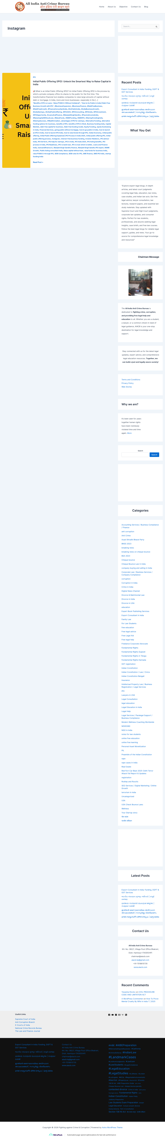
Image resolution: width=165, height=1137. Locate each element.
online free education (131, 738)
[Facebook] (109, 1015)
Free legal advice (129, 631)
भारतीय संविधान (127, 821)
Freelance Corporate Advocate (135, 644)
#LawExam (130, 1061)
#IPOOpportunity (39, 115)
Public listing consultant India (51, 150)
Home (101, 7)
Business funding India (96, 124)
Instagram (56, 139)
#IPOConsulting (78, 112)
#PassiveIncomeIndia (90, 115)
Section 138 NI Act (117, 1112)
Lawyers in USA (128, 695)
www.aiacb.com (140, 967)
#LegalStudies (118, 1073)
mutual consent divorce (131, 1106)
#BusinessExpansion (63, 106)
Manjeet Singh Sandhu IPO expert (91, 148)
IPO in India (69, 142)
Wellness (125, 808)
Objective (123, 7)
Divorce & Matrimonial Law (133, 595)
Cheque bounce (128, 560)
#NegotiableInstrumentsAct (135, 1077)
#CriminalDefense (115, 1053)
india (140, 1093)
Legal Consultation (130, 699)
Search (140, 451)
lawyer (141, 1103)
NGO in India (127, 730)
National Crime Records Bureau (28, 1028)
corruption (126, 579)
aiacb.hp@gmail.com (140, 960)
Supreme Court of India (25, 1019)
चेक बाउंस (125, 817)
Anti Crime (126, 535)
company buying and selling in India (137, 568)
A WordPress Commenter (132, 999)
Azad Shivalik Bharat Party (133, 539)
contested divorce (118, 1089)
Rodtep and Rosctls (130, 781)
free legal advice (113, 1093)
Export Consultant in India (133, 615)
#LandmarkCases (122, 1057)
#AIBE (112, 1045)
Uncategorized (128, 796)
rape (123, 758)
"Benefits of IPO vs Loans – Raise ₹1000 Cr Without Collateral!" (56, 103)
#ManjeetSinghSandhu (72, 115)
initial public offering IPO (95, 136)
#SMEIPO (81, 118)
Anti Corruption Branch (25, 1022)
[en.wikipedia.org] (123, 1015)
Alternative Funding (93, 121)
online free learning (130, 742)
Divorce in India (128, 599)
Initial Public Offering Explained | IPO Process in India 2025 (62, 136)
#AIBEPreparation (126, 1045)
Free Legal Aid (128, 635)
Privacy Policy (128, 383)
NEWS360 (126, 726)
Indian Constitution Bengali (133, 676)
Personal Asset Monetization (134, 746)
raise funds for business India (95, 150)
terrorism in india (129, 792)
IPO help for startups (56, 142)
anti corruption (128, 531)
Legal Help (126, 711)
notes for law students (131, 734)
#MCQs (121, 1077)
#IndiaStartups (38, 112)
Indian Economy (95, 133)
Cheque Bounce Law (116, 1086)
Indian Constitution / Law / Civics (136, 672)
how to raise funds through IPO (76, 133)
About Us (112, 7)
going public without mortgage (66, 130)
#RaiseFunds (60, 118)
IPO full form (42, 142)
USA (123, 800)
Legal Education (115, 1106)
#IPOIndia (88, 112)
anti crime (138, 1083)
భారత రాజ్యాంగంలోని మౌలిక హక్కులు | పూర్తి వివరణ (140, 116)
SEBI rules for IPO (75, 154)
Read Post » (38, 162)
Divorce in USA (128, 603)
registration (126, 777)
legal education (128, 703)
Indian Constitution (130, 668)
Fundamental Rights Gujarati (133, 652)
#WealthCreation (53, 121)
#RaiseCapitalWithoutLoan (43, 118)
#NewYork (113, 1080)
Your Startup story (129, 812)
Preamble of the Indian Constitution (137, 754)
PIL (123, 750)
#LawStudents (116, 1064)
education (126, 607)
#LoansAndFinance (54, 115)
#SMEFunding (71, 118)
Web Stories (127, 387)
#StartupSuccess (39, 121)
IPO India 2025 (80, 142)
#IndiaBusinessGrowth (90, 109)
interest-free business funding (72, 139)
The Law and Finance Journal (27, 1031)
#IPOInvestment (100, 112)
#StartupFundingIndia (94, 118)
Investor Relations (92, 139)
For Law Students (129, 623)
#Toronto (141, 1080)
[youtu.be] (113, 1015)
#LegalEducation (119, 1068)
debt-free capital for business (51, 127)
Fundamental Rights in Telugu (134, 656)
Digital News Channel (131, 591)
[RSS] (126, 1015)
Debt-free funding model (73, 127)
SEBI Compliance (61, 154)
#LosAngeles (113, 1077)
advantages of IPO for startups (73, 121)
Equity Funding (90, 127)
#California (136, 1049)
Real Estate (126, 767)
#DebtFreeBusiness (94, 106)
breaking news (128, 548)
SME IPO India (99, 154)
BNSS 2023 (126, 544)
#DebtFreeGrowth (40, 109)
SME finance (88, 154)
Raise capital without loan (73, 150)
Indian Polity (133, 1096)
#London (142, 1074)
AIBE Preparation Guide (125, 1083)
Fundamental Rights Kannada (134, 660)
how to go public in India (88, 130)
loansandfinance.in (45, 148)
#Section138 (133, 1080)
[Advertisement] (58, 56)
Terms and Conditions (131, 379)
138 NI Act (112, 1083)
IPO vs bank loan (64, 145)
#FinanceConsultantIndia (57, 109)
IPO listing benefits (94, 142)
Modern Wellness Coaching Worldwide (138, 722)
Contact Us (136, 7)
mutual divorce (114, 1109)
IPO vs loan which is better (82, 145)
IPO (34, 77)
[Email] (119, 1015)
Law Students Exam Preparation (123, 1102)
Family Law (126, 619)
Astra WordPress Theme (112, 1127)
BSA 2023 (126, 556)
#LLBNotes (133, 1074)
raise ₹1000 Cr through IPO (43, 154)
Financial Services (47, 130)
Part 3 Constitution (127, 1109)
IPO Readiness (51, 145)
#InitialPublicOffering (53, 112)
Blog (146, 7)
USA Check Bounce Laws (132, 804)
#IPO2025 (67, 112)
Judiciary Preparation (116, 1099)
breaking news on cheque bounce (136, 552)
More (129, 433)
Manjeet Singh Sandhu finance (65, 148)
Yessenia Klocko (128, 992)
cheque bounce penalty (133, 1086)
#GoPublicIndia (74, 109)
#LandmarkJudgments (117, 1061)
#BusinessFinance (79, 106)
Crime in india (133, 1089)
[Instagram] (116, 1015)
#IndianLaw (129, 1052)
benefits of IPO (62, 124)
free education (128, 627)
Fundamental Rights (130, 648)
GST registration (128, 664)
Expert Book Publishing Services (135, 611)
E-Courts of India (22, 1025)
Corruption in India (129, 583)
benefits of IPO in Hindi (77, 124)
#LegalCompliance (131, 1065)
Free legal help (128, 639)
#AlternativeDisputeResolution (119, 1049)
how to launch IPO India (54, 133)
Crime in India (127, 587)
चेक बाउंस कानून (131, 1112)
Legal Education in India (132, 707)
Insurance (126, 680)
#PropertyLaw (123, 1080)
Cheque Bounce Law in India (134, 564)
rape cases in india (129, 762)
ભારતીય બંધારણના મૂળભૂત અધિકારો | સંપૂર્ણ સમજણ (34, 1052)
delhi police (142, 1089)
